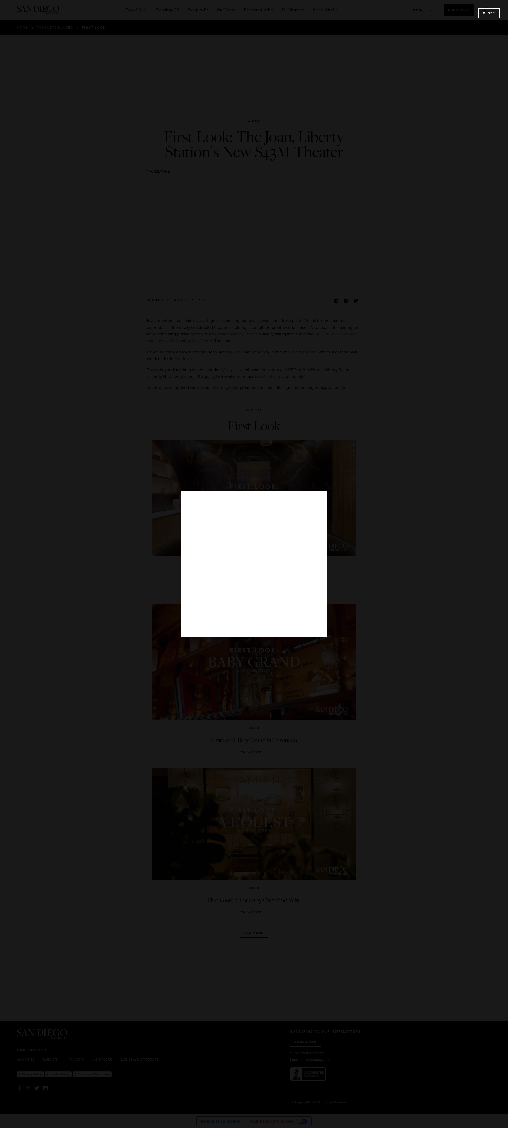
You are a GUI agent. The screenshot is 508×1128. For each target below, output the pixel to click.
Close (489, 13)
